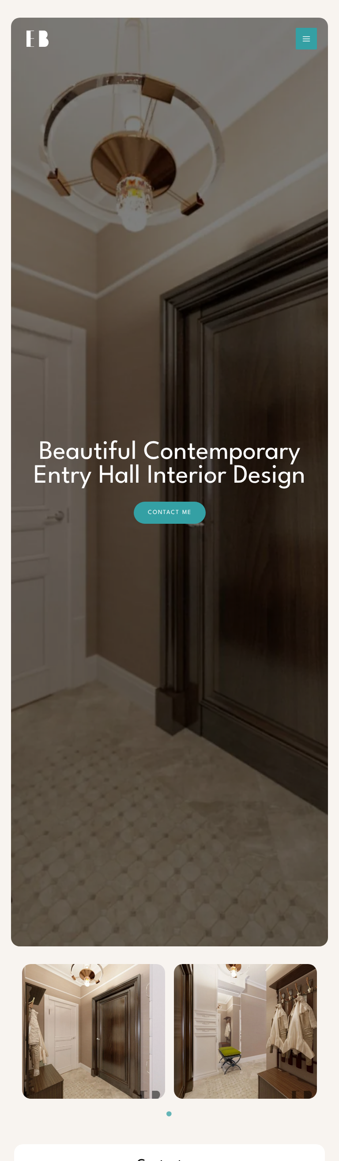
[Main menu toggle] (306, 38)
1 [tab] (169, 1114)
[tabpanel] (94, 1031)
